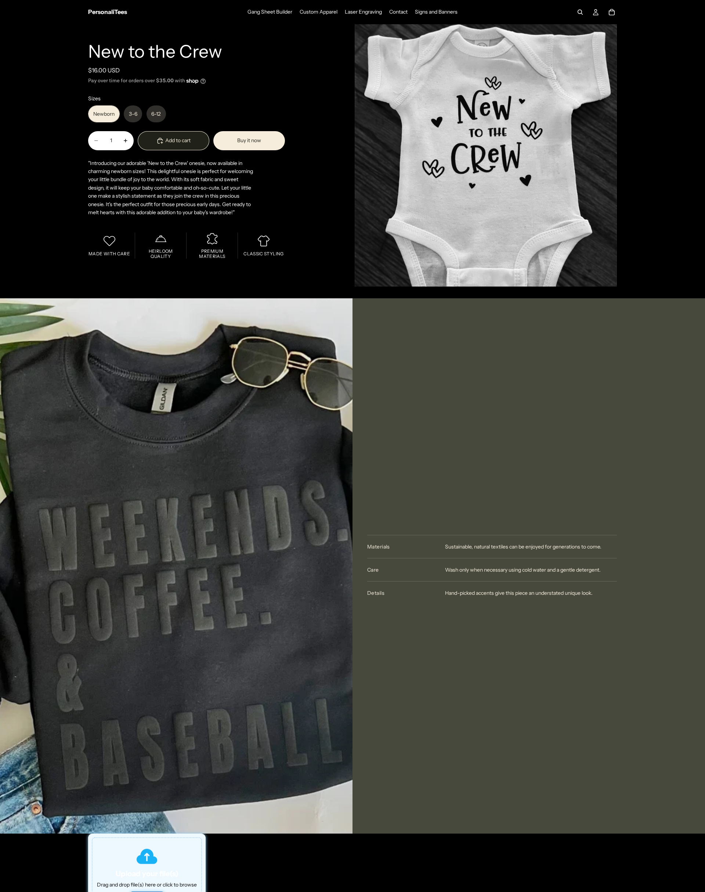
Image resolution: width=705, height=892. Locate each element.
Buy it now (249, 140)
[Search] (580, 12)
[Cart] (612, 12)
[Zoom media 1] (486, 155)
